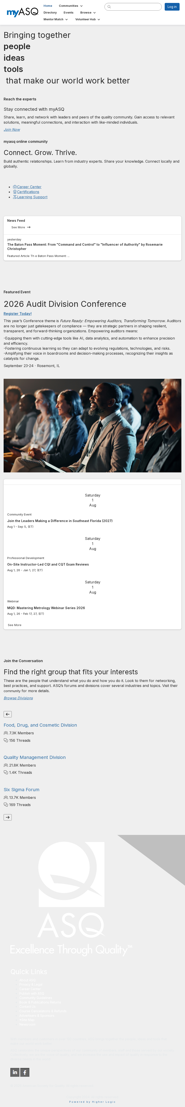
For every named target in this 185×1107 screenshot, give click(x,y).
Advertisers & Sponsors (36, 1015)
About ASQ (27, 980)
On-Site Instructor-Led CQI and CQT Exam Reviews (48, 564)
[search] (109, 6)
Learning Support (32, 197)
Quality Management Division (35, 757)
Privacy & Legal (30, 984)
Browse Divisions (18, 698)
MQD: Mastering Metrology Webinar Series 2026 (46, 608)
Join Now (12, 129)
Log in (172, 7)
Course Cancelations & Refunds (43, 1011)
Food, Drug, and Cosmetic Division (40, 725)
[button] (71, 5)
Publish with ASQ (31, 993)
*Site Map (27, 1020)
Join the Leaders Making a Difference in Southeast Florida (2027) (60, 521)
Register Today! (18, 313)
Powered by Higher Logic (92, 1101)
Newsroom (27, 1024)
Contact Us (27, 1006)
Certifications (28, 192)
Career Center (29, 187)
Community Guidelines (35, 998)
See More (18, 227)
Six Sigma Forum (21, 789)
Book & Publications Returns (40, 1002)
